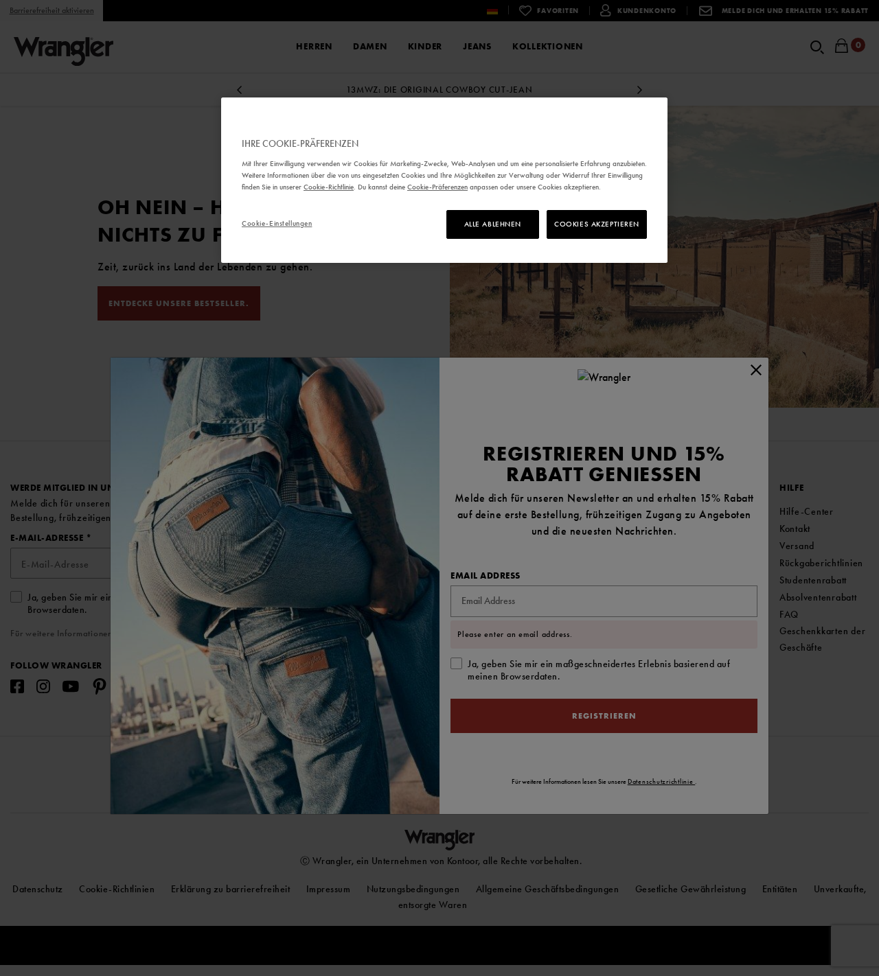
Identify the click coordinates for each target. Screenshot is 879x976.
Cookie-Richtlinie (329, 186)
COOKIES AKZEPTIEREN (596, 224)
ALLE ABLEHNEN (492, 224)
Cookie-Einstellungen (277, 223)
